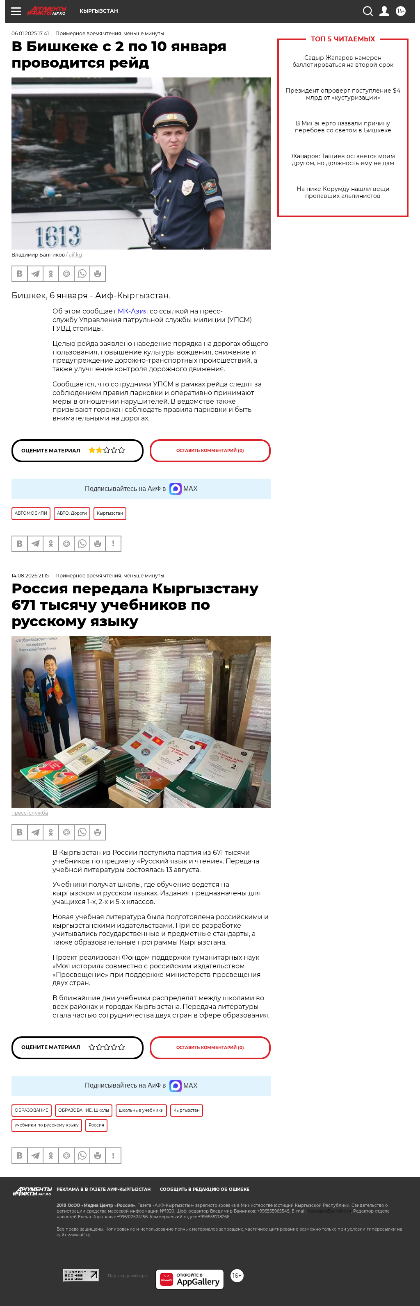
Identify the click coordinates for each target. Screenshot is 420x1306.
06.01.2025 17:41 (30, 33)
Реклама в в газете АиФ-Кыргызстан (104, 1189)
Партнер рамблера (127, 1275)
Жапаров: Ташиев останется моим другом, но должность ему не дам (343, 160)
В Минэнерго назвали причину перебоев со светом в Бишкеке (343, 127)
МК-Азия (133, 311)
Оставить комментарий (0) (210, 450)
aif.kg (75, 255)
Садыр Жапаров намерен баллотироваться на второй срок (342, 61)
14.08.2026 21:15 (30, 575)
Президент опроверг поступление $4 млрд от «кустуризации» (342, 94)
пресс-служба (29, 813)
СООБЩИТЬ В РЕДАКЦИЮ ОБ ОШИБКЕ (204, 1189)
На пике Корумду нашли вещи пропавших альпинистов (343, 193)
